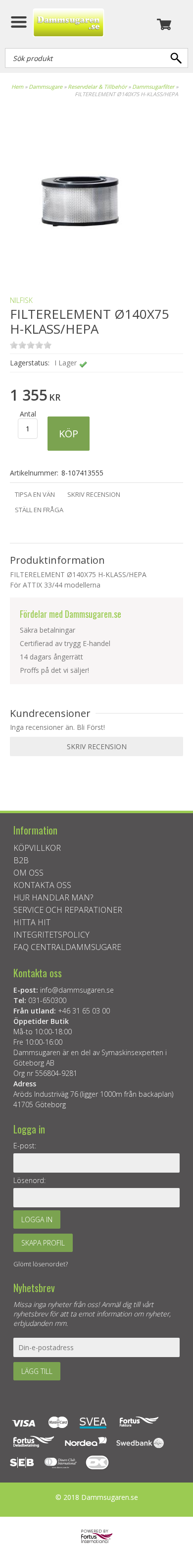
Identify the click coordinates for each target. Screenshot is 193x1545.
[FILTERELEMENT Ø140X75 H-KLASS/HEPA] (79, 271)
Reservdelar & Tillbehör (97, 86)
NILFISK (21, 300)
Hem (17, 86)
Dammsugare (45, 86)
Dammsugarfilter (153, 86)
